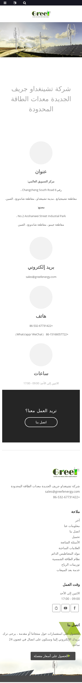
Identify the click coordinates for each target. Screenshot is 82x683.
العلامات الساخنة (69, 548)
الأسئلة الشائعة (70, 542)
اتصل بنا (75, 531)
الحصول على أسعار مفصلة (51, 656)
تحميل (76, 537)
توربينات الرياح (70, 564)
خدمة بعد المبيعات (68, 570)
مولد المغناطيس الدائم (65, 553)
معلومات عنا (72, 526)
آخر (77, 520)
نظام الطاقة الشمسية (66, 559)
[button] (41, 422)
